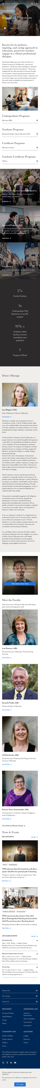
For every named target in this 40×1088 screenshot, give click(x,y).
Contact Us (5, 1001)
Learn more (10, 1057)
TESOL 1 (5, 161)
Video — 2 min (14, 28)
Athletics (5, 1042)
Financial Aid (27, 1022)
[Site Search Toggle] (37, 3)
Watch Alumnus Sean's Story (20, 584)
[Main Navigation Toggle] (32, 3)
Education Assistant (8, 148)
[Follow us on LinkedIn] (11, 1063)
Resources (7, 1009)
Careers (4, 1020)
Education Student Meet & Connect (12, 953)
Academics (10, 11)
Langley (26, 1036)
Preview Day (6, 967)
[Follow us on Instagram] (3, 1063)
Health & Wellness (7, 1036)
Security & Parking (7, 1013)
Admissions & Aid (31, 1009)
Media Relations (7, 1016)
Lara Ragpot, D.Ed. (9, 410)
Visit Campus (6, 996)
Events (4, 1046)
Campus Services (7, 1039)
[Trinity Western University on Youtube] (15, 1063)
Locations (28, 1032)
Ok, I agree (20, 1084)
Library (4, 1023)
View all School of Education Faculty (12, 826)
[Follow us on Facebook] (7, 1063)
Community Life (9, 1032)
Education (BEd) (7, 120)
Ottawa (26, 1042)
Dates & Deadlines (29, 1019)
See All (33, 837)
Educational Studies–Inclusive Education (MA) (16, 134)
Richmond (27, 1039)
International (27, 1025)
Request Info (6, 990)
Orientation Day (7, 940)
